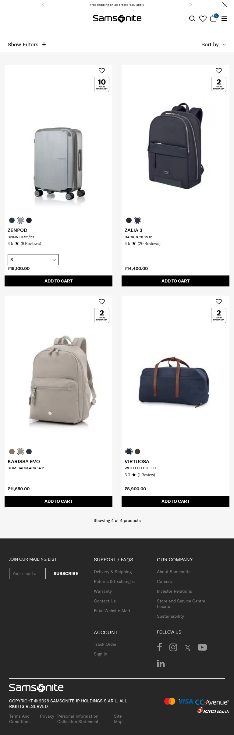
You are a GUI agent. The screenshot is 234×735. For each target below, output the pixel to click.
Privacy (47, 716)
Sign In (100, 654)
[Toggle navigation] (224, 18)
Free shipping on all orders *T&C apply (117, 5)
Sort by (210, 44)
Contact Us (105, 601)
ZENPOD (17, 230)
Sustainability (170, 616)
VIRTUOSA (137, 461)
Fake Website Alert (112, 610)
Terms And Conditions (19, 718)
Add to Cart (58, 281)
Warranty (103, 591)
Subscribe (66, 573)
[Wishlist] (202, 18)
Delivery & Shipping (113, 571)
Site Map (118, 718)
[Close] (224, 5)
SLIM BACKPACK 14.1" (26, 468)
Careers (164, 581)
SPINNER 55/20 (21, 237)
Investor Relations (174, 591)
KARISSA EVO (24, 461)
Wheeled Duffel (141, 468)
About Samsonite (173, 571)
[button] (43, 4)
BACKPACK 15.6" (139, 237)
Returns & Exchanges (114, 581)
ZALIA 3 (133, 230)
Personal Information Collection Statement (77, 718)
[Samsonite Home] (117, 19)
